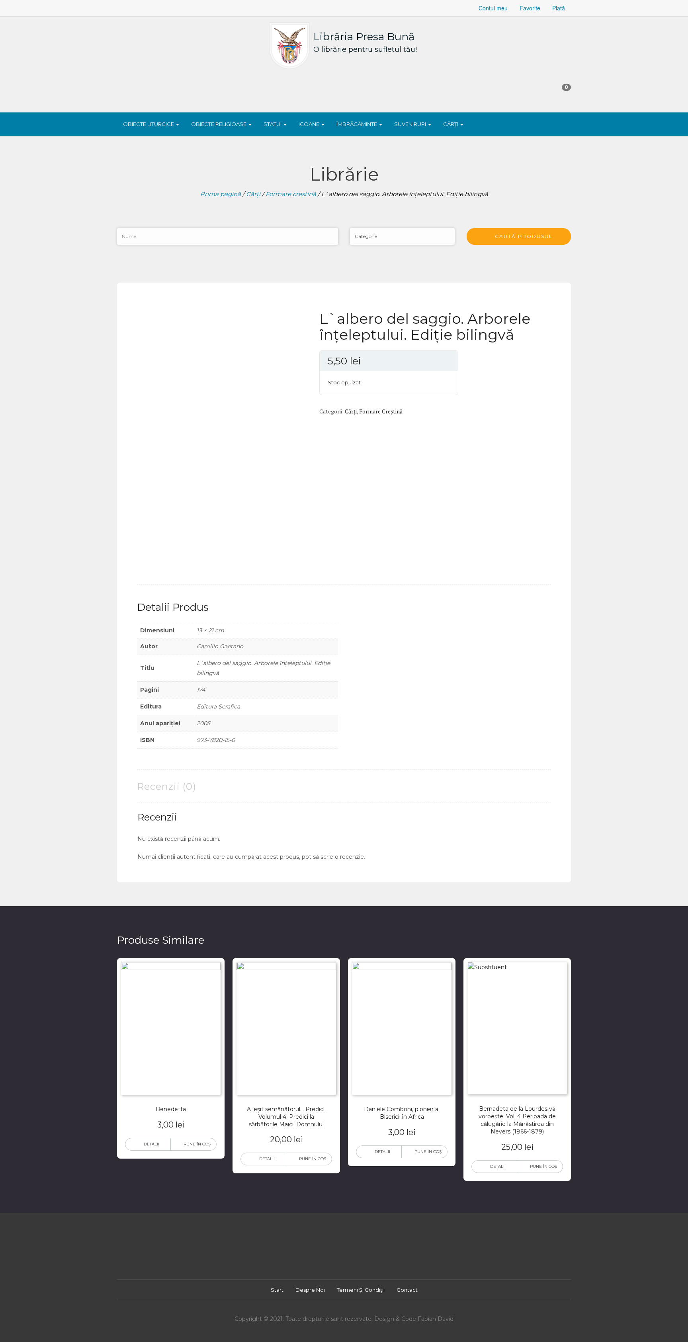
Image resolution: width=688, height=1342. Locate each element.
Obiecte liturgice (149, 124)
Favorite (530, 8)
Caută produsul (521, 236)
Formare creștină (291, 194)
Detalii (151, 1144)
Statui (273, 124)
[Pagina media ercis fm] (164, 8)
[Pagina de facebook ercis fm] (145, 8)
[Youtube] (347, 1255)
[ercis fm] (126, 8)
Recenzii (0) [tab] (166, 786)
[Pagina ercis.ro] (183, 8)
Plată (558, 8)
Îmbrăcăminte (357, 124)
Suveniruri (410, 124)
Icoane (310, 124)
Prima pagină (220, 194)
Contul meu (493, 8)
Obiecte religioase (219, 124)
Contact (407, 1290)
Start (277, 1290)
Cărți (451, 124)
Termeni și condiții (361, 1290)
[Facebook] (333, 1255)
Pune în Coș (197, 1144)
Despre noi (310, 1290)
